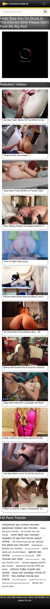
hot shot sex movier (32, 549)
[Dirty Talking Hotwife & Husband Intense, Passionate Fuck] (25, 210)
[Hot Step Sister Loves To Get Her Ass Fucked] (25, 457)
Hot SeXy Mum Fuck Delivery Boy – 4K (22, 332)
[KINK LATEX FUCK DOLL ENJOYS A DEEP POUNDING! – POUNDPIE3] (25, 422)
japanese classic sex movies (19, 528)
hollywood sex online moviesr (20, 524)
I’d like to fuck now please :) (16, 155)
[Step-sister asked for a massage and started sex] (25, 386)
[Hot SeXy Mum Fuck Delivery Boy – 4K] (25, 316)
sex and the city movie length (23, 556)
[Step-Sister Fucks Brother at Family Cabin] (25, 174)
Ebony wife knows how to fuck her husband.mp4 (26, 367)
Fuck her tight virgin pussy (15, 261)
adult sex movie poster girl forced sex (15, 583)
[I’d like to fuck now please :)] (25, 139)
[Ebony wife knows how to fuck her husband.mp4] (25, 351)
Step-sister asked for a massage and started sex (26, 403)
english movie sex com (37, 580)
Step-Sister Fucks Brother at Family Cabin (23, 191)
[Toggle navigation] (44, 3)
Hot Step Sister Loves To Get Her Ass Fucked (24, 473)
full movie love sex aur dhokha (27, 541)
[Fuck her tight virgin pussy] (25, 245)
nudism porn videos (25, 597)
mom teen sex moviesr (25, 534)
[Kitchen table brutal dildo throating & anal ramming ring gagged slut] (25, 280)
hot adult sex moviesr (15, 545)
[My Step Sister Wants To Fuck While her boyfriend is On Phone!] (25, 103)
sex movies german (19, 580)
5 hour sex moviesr (32, 559)
